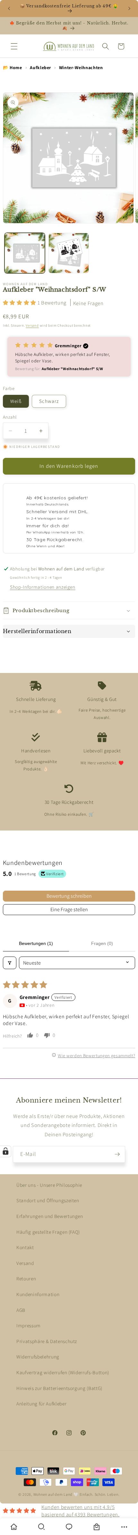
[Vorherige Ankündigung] (9, 9)
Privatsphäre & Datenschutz (46, 1341)
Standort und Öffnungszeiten (47, 1200)
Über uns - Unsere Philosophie (49, 1185)
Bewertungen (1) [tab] (36, 943)
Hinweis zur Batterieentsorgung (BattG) (59, 1388)
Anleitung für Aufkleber (41, 1403)
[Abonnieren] (117, 1154)
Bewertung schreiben (69, 896)
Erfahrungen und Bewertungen (49, 1216)
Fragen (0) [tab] (102, 943)
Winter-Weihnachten (81, 67)
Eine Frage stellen (69, 909)
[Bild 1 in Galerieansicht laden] (24, 253)
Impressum (28, 1325)
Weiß (16, 401)
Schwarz (49, 401)
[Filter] (9, 963)
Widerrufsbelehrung (37, 1356)
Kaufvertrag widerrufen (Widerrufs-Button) (62, 1372)
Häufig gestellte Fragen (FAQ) (48, 1232)
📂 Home (12, 67)
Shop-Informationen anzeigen (42, 587)
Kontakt (25, 1247)
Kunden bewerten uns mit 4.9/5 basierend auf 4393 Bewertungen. (80, 1510)
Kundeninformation (37, 1294)
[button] (14, 46)
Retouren (26, 1278)
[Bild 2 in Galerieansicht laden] (68, 253)
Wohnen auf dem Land (53, 1494)
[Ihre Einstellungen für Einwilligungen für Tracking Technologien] (5, 1151)
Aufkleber (40, 67)
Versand (32, 325)
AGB (20, 1310)
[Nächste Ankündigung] (129, 9)
